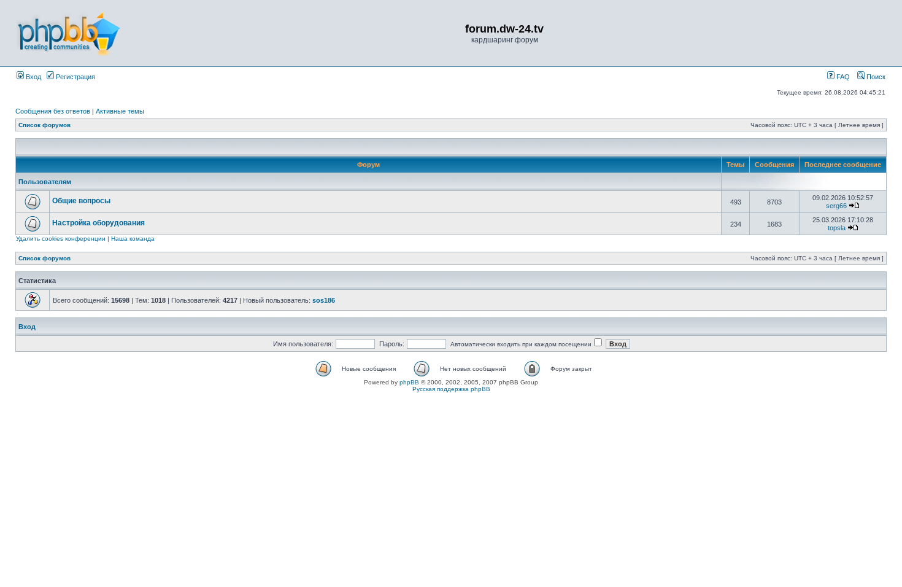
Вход (32, 76)
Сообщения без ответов (52, 111)
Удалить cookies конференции (61, 238)
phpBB (409, 382)
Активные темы (120, 111)
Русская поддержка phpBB (451, 389)
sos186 (323, 300)
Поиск (875, 76)
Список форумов (44, 125)
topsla (837, 227)
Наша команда (133, 238)
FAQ (842, 76)
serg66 (836, 205)
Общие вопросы (81, 200)
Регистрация (74, 76)
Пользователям (44, 181)
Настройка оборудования (98, 223)
